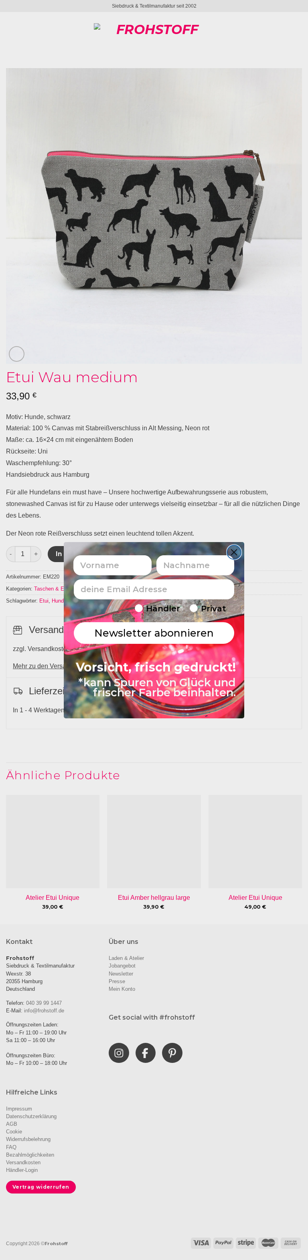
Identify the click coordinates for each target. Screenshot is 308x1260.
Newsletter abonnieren (154, 633)
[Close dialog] (234, 552)
